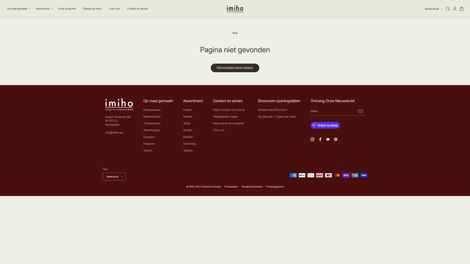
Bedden (188, 137)
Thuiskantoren (151, 123)
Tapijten (188, 150)
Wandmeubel (151, 130)
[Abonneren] (361, 111)
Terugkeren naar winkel (235, 68)
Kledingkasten (152, 109)
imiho (197, 186)
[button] (17, 9)
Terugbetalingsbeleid (252, 186)
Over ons (218, 130)
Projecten (149, 143)
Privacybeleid (231, 186)
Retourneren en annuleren (228, 123)
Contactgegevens (275, 186)
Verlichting (189, 143)
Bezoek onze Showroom (272, 109)
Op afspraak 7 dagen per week (277, 116)
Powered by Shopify (211, 186)
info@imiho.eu (114, 132)
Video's (147, 150)
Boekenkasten (152, 116)
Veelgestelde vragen (225, 116)
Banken (187, 116)
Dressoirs (148, 137)
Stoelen (187, 130)
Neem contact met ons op (229, 109)
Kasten (187, 109)
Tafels (186, 123)
